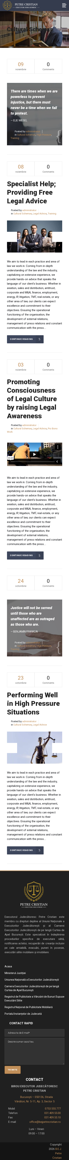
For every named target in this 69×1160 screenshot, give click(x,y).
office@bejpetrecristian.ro (45, 1122)
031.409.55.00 (52, 1113)
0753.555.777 (52, 1108)
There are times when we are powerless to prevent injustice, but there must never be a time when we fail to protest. (34, 102)
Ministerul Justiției (15, 973)
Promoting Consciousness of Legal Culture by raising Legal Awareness (32, 399)
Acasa (8, 966)
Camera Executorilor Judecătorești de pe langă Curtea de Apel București (32, 988)
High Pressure (44, 134)
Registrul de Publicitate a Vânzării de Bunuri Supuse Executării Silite (34, 998)
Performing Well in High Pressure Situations (33, 703)
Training (15, 138)
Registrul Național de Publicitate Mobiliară (29, 1007)
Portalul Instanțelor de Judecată (23, 1013)
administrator (33, 131)
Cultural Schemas (26, 134)
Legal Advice (40, 213)
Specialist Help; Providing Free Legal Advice (31, 192)
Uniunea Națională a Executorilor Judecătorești (32, 979)
